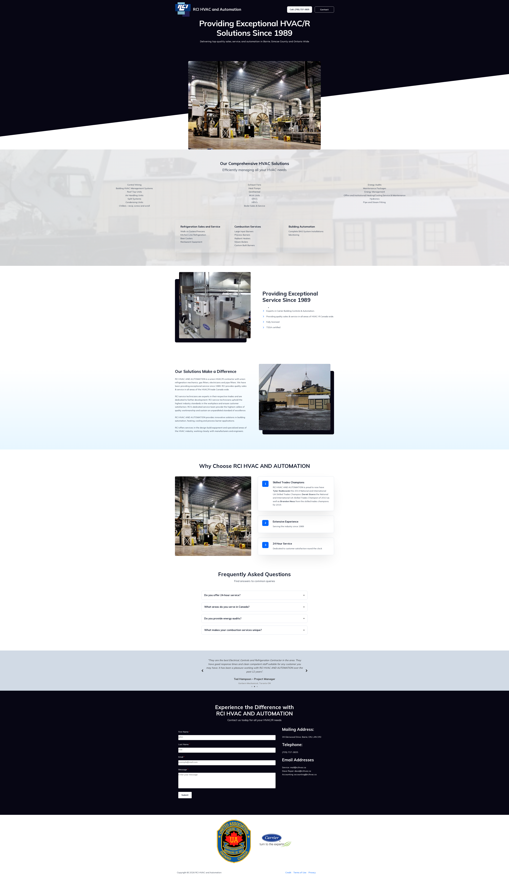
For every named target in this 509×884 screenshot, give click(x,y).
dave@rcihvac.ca (303, 771)
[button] (299, 9)
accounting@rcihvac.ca (305, 774)
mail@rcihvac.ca (298, 767)
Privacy (312, 872)
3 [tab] (257, 686)
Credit (288, 872)
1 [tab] (252, 686)
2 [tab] (254, 686)
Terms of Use (299, 872)
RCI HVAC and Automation (217, 9)
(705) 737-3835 (290, 752)
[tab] (254, 595)
